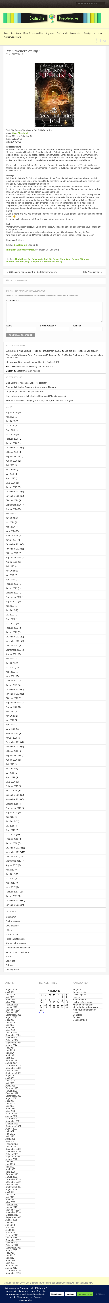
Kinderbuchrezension (16, 943)
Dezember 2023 (13, 544)
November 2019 (13, 747)
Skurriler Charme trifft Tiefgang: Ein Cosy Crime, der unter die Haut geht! (39, 400)
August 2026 (12, 412)
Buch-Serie (21, 259)
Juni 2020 (10, 716)
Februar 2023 (12, 584)
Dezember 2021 (13, 637)
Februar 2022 (12, 628)
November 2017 (13, 852)
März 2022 (11, 623)
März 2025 (11, 483)
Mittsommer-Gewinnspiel (28, 371)
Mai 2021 (10, 667)
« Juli (41, 1012)
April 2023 (10, 579)
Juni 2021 (10, 663)
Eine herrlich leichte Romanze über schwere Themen (31, 387)
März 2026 (11, 434)
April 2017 (10, 883)
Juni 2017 (10, 874)
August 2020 (12, 707)
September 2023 (13, 557)
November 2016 (13, 905)
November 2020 (13, 694)
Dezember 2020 (13, 689)
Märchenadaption (15, 261)
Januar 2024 (11, 540)
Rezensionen (16, 33)
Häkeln (9, 930)
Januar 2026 (11, 443)
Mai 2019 (10, 773)
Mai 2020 (10, 720)
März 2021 (11, 676)
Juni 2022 (10, 610)
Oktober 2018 (12, 804)
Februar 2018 (12, 839)
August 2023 (12, 562)
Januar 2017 (11, 896)
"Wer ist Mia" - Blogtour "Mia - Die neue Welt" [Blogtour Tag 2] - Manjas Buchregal (44, 355)
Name (9, 326)
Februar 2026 (12, 439)
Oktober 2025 (12, 452)
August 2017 (12, 865)
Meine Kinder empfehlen (33, 33)
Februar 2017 (12, 892)
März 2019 (11, 782)
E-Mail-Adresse (48, 326)
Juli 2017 (10, 870)
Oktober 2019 (12, 751)
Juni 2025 (10, 469)
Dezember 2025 (13, 448)
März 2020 (11, 729)
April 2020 (10, 725)
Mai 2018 (10, 826)
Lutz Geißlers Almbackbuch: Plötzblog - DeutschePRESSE (33, 351)
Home (5, 33)
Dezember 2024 (13, 491)
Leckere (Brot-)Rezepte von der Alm (81, 351)
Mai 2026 (10, 426)
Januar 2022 (11, 632)
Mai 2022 (10, 615)
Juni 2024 (10, 518)
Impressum (98, 33)
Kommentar (12, 300)
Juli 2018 (10, 817)
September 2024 (13, 505)
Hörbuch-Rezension (15, 939)
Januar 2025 (11, 487)
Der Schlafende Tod (38, 259)
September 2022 (13, 597)
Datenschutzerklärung (12, 36)
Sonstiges (87, 33)
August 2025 (12, 461)
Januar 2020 (11, 738)
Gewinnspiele (62, 33)
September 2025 (13, 456)
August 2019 (12, 760)
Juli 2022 (10, 606)
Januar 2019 (11, 790)
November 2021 (13, 641)
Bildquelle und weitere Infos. (20, 250)
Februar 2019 (12, 786)
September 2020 (13, 703)
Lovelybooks (20, 245)
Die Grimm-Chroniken (59, 259)
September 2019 (13, 755)
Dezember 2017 (13, 848)
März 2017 (11, 887)
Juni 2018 (10, 821)
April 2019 (10, 777)
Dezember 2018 (13, 795)
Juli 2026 (10, 417)
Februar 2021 (12, 681)
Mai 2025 (10, 474)
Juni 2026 (10, 421)
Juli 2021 (10, 659)
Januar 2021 (11, 685)
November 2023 (13, 549)
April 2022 (10, 619)
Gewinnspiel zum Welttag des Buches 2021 (38, 362)
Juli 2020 (10, 711)
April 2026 (10, 430)
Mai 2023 (10, 575)
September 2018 (13, 808)
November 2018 (13, 799)
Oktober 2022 (12, 593)
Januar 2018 (11, 843)
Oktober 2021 (12, 645)
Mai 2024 (10, 522)
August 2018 (12, 812)
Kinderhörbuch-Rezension (18, 948)
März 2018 (11, 834)
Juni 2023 (10, 571)
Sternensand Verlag (52, 261)
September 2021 (13, 650)
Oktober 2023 (12, 553)
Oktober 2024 (12, 500)
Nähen (9, 956)
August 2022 (12, 601)
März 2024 (11, 531)
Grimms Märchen (80, 259)
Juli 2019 (10, 764)
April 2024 (10, 527)
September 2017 (13, 861)
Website (77, 326)
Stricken (9, 965)
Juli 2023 (10, 566)
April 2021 (10, 672)
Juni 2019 (10, 768)
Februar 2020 (12, 733)
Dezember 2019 (13, 742)
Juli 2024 (10, 513)
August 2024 (12, 509)
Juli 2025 (10, 465)
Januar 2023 (11, 588)
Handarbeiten (75, 33)
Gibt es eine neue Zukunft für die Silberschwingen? (31, 272)
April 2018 (10, 830)
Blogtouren (49, 33)
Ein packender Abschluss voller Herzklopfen (26, 383)
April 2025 (10, 478)
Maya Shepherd (20, 133)
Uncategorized (12, 970)
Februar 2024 (12, 535)
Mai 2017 (10, 878)
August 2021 (12, 654)
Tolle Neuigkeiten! (93, 272)
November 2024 (13, 496)
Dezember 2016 (13, 900)
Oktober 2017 (12, 856)
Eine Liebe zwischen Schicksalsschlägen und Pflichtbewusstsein (36, 396)
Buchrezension (13, 921)
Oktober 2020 (12, 698)
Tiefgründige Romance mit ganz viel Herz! (25, 392)
